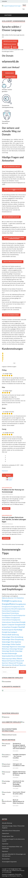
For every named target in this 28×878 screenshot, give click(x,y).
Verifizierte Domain (10, 76)
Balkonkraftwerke (7, 598)
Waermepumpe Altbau (9, 658)
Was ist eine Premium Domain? (11, 314)
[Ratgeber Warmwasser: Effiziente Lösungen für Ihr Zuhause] (7, 772)
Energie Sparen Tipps (7, 836)
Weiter (15, 47)
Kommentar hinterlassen (7, 494)
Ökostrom (22, 665)
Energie (5, 601)
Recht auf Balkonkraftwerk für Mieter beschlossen (18, 801)
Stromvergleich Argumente (9, 861)
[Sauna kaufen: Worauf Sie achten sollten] (7, 792)
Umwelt (19, 656)
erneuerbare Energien (10, 627)
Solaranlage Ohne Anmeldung (12, 637)
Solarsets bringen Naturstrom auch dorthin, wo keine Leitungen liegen (14, 520)
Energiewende (20, 624)
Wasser (19, 658)
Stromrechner (6, 858)
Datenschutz (5, 833)
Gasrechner (5, 843)
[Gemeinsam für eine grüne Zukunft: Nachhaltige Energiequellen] (7, 781)
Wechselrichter (7, 665)
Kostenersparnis (8, 630)
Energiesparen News (7, 487)
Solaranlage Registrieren (10, 647)
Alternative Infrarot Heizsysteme (11, 830)
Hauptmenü (7, 15)
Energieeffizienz (8, 604)
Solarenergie (12, 653)
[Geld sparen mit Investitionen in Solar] (7, 764)
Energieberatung (16, 601)
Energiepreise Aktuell (9, 609)
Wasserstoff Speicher (9, 661)
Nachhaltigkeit (12, 632)
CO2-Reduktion (19, 598)
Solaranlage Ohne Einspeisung (12, 639)
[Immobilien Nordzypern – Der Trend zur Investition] (7, 754)
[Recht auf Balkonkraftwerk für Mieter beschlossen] (7, 800)
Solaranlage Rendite (8, 651)
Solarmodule (6, 656)
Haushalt (21, 627)
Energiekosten (21, 604)
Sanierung (15, 635)
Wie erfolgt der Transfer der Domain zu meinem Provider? (14, 238)
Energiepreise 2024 (17, 606)
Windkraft (15, 665)
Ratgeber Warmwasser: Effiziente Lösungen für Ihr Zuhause (19, 773)
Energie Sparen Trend (16, 869)
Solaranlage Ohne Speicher (11, 642)
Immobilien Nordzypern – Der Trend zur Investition (19, 756)
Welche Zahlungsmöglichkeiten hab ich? (14, 190)
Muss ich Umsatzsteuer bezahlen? (13, 261)
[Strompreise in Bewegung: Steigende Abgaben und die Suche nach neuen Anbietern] (7, 743)
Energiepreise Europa (9, 615)
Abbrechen (7, 47)
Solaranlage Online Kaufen (11, 644)
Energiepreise (6, 606)
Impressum (5, 470)
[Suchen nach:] (14, 672)
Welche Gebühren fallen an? (11, 217)
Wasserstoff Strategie (16, 663)
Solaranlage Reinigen (16, 649)
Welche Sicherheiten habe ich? (12, 166)
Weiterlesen (6, 508)
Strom (13, 656)
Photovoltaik (6, 635)
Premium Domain (9, 73)
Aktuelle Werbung (7, 823)
